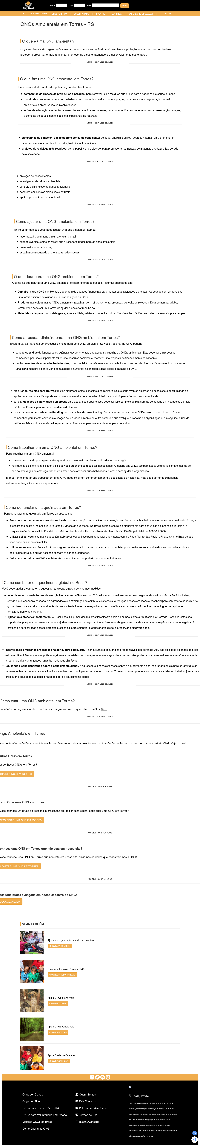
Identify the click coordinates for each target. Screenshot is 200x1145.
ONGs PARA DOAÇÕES (59, 946)
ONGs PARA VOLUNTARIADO (62, 974)
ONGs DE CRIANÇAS (58, 1061)
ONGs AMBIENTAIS (58, 1032)
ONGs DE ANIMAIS (57, 1003)
